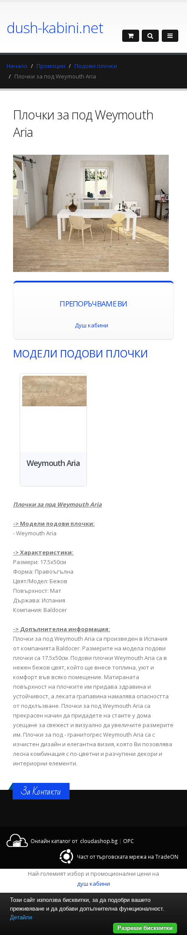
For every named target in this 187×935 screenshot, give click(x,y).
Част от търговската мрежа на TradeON (127, 856)
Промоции (51, 66)
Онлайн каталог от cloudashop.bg (73, 840)
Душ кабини (91, 325)
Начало (17, 66)
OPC (128, 840)
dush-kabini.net (55, 27)
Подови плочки (95, 66)
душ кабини (93, 883)
